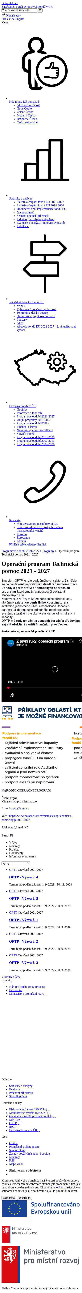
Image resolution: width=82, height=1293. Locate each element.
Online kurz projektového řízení (36, 316)
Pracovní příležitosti (21, 1092)
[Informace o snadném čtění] (41, 1076)
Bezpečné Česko (27, 119)
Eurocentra (23, 537)
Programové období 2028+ (33, 423)
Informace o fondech (29, 413)
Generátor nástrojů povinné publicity (32, 1116)
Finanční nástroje (27, 426)
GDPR (13, 1143)
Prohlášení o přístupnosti (24, 1146)
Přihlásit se (8, 19)
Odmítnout (9, 1197)
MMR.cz (16, 1119)
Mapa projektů (25, 212)
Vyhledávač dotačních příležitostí (36, 309)
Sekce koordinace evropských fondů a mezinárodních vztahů (40, 529)
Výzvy (21, 305)
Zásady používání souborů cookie (29, 1153)
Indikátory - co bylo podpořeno (35, 219)
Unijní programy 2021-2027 (34, 420)
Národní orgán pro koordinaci (35, 430)
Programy (48, 551)
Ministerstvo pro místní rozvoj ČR (37, 523)
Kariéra (21, 541)
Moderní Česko (26, 115)
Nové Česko (24, 108)
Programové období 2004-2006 (36, 444)
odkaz (60, 1187)
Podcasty (22, 319)
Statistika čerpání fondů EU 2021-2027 (40, 202)
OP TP (13, 869)
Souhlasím (24, 1197)
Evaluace (14, 1089)
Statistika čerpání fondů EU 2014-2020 (40, 205)
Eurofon (22, 534)
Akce (20, 323)
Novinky (22, 409)
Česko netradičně (27, 122)
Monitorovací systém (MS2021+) (30, 1112)
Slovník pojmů (26, 433)
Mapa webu (16, 1164)
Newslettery (29, 544)
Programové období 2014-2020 (36, 437)
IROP (14, 1126)
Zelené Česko (25, 112)
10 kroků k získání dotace (32, 312)
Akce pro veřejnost (28, 105)
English (19, 19)
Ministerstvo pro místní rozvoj (28, 993)
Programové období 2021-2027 (36, 416)
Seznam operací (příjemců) (33, 215)
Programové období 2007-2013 (36, 440)
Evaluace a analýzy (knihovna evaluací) (41, 222)
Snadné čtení (17, 1150)
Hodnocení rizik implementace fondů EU (41, 208)
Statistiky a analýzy (20, 1086)
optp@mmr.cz (20, 808)
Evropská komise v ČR (24, 1130)
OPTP (14, 1123)
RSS (12, 1160)
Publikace (23, 226)
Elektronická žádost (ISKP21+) (29, 1109)
